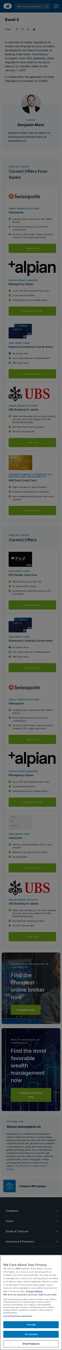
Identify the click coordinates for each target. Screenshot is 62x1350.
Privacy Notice (34, 1291)
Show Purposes (31, 1343)
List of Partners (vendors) (17, 1316)
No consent (31, 1334)
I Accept (31, 1324)
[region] (31, 1302)
